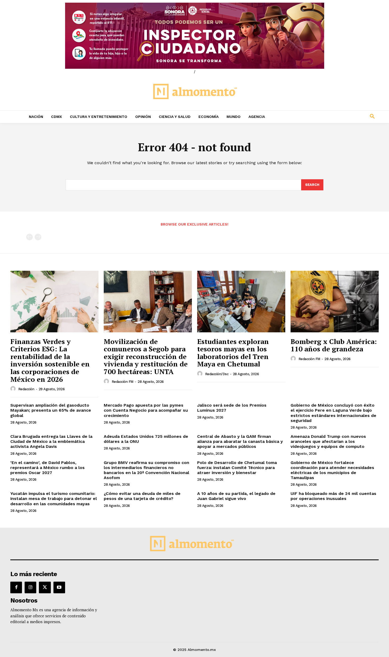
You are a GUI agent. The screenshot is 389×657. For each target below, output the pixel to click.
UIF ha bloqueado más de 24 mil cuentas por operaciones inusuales (333, 496)
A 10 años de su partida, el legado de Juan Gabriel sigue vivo (236, 496)
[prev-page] (29, 237)
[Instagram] (30, 587)
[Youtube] (59, 587)
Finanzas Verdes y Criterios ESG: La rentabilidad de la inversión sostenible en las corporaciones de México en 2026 (50, 360)
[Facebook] (16, 587)
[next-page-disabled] (38, 237)
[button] (337, 116)
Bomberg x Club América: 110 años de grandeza (334, 345)
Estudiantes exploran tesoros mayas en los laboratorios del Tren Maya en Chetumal (233, 353)
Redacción (26, 389)
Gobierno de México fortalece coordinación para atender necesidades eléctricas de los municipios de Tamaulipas (332, 470)
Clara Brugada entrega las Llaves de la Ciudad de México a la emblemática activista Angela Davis (51, 441)
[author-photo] (13, 389)
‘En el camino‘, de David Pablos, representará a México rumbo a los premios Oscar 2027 (47, 467)
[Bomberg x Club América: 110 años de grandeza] (335, 301)
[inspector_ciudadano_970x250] (194, 36)
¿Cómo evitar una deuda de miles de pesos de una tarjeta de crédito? (142, 496)
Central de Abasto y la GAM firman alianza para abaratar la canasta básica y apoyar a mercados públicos (240, 441)
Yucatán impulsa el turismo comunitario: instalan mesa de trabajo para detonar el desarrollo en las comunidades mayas (53, 498)
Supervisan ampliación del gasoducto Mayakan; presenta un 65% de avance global (50, 410)
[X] (45, 587)
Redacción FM (122, 382)
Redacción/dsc (217, 374)
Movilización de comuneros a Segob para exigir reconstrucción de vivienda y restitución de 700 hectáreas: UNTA (146, 356)
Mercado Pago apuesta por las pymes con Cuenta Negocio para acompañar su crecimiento (146, 410)
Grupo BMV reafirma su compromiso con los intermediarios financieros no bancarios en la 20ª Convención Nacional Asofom (146, 470)
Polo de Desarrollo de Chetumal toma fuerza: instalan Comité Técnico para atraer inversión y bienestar (237, 467)
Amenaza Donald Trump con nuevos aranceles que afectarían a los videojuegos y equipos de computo (328, 441)
